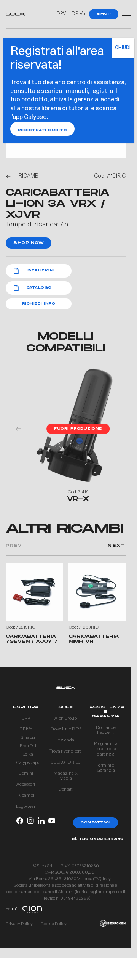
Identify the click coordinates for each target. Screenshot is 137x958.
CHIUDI (123, 48)
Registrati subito (42, 130)
